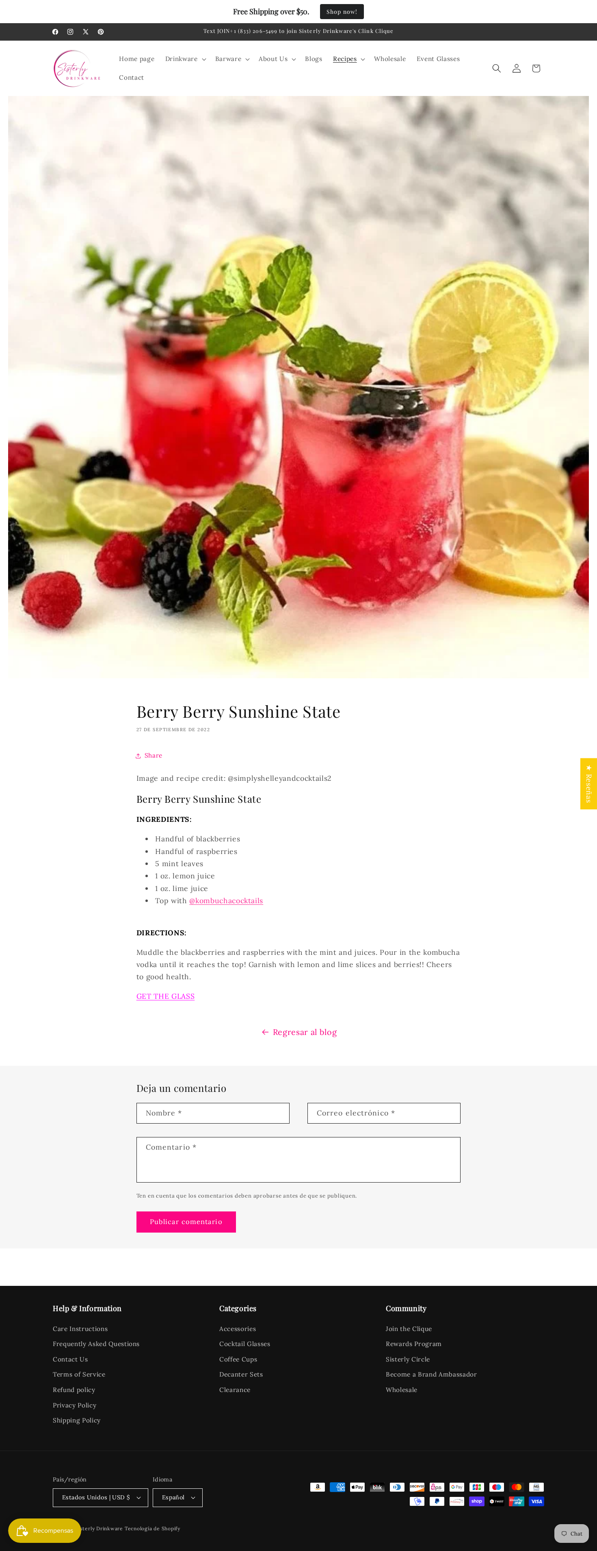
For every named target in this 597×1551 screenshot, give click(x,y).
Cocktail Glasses (244, 1344)
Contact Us (70, 1359)
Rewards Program (414, 1344)
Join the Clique (409, 1329)
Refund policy (74, 1390)
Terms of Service (79, 1374)
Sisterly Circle (408, 1359)
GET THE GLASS (165, 996)
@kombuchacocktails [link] (226, 900)
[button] (185, 59)
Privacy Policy (74, 1405)
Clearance (235, 1390)
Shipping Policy (77, 1420)
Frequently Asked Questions (96, 1344)
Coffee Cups (238, 1359)
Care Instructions (80, 1329)
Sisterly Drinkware (99, 1528)
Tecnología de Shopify (152, 1528)
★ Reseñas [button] (589, 784)
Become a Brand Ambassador (431, 1374)
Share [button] (153, 755)
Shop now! (342, 11)
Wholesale (401, 1390)
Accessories (237, 1329)
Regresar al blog (305, 1032)
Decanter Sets (241, 1374)
